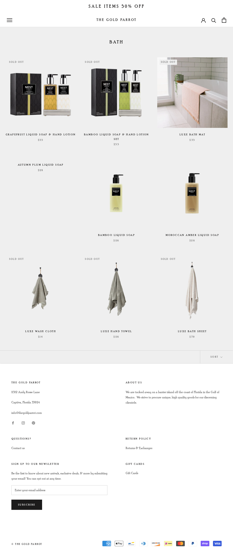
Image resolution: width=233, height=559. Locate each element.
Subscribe (26, 504)
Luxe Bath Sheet (192, 331)
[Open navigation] (9, 20)
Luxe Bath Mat (192, 134)
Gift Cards (132, 473)
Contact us (18, 448)
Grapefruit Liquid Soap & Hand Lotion (41, 134)
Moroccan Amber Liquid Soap (192, 235)
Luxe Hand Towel (116, 331)
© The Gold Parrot (26, 544)
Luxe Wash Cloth (40, 331)
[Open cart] (224, 20)
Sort (215, 357)
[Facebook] (13, 422)
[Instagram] (23, 422)
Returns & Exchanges (139, 448)
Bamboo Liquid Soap (116, 235)
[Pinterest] (33, 422)
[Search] (213, 20)
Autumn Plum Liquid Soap (41, 165)
